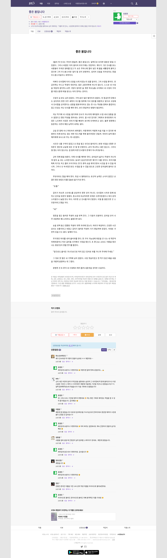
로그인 (71, 345)
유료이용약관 (92, 534)
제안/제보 (77, 534)
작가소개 (83, 17)
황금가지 (77, 543)
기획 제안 (70, 534)
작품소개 (68, 31)
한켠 (57, 483)
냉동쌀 (58, 437)
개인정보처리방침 (103, 534)
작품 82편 (129, 19)
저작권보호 (113, 534)
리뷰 (38, 31)
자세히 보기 (66, 285)
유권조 (125, 13)
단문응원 (48, 31)
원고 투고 (63, 534)
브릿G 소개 (45, 534)
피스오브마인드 (61, 356)
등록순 (109, 350)
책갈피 (59, 31)
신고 (110, 335)
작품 (32, 31)
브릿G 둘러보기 (54, 534)
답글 (63, 362)
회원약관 (84, 534)
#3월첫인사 (45, 22)
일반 (35, 22)
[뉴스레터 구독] (85, 547)
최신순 (104, 350)
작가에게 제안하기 (125, 23)
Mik (57, 379)
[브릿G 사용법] (104, 3)
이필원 (58, 409)
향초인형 (59, 460)
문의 (113, 540)
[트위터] (82, 547)
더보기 (99, 26)
